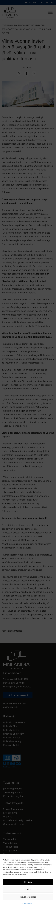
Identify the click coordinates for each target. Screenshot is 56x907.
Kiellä (27, 889)
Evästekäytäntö (26, 903)
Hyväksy (28, 882)
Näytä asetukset (28, 897)
